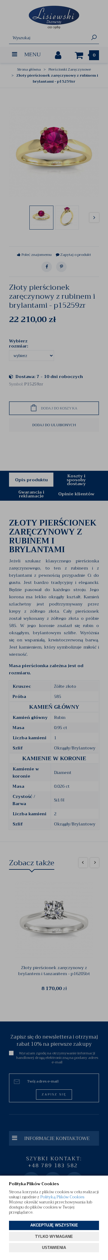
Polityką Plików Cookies (62, 1197)
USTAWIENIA (54, 1247)
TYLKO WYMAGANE (54, 1236)
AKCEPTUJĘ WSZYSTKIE (54, 1225)
